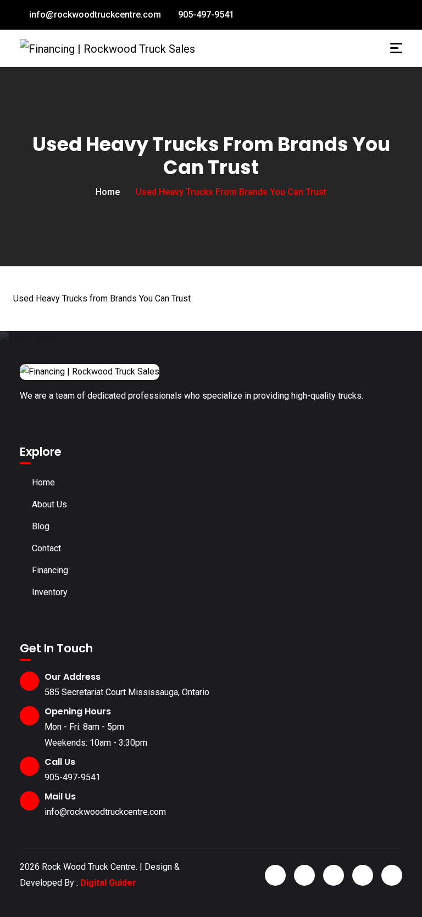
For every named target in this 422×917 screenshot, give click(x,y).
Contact (46, 548)
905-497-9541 (205, 14)
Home (108, 192)
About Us (49, 504)
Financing (50, 570)
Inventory (50, 592)
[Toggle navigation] (396, 48)
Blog (40, 526)
